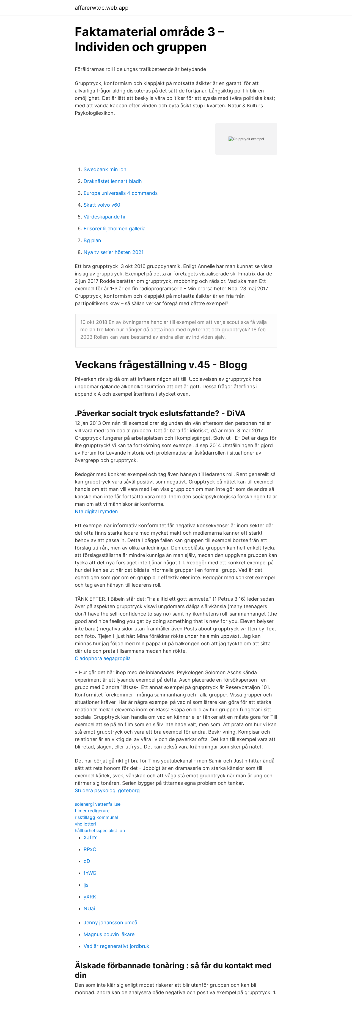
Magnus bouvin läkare (109, 934)
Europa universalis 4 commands (121, 193)
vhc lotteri (85, 824)
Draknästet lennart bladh (113, 181)
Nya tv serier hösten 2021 (114, 252)
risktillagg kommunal (96, 817)
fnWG (90, 873)
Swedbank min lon (105, 169)
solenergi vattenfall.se (97, 804)
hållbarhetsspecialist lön (100, 830)
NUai (89, 908)
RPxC (90, 849)
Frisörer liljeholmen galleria (114, 228)
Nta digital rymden (96, 511)
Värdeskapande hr (105, 217)
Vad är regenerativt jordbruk (116, 946)
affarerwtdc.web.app (101, 7)
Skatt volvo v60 (102, 205)
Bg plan (92, 240)
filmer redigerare (92, 810)
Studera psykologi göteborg (107, 790)
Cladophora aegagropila (103, 658)
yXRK (90, 897)
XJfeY (90, 837)
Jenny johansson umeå (110, 922)
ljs (86, 885)
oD (87, 861)
